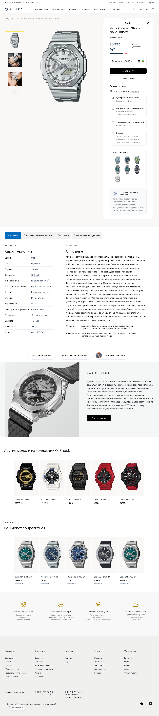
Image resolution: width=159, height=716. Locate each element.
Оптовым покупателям (44, 669)
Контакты (141, 2)
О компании (39, 658)
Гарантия (8, 665)
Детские (98, 665)
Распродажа (114, 9)
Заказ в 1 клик (128, 78)
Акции (67, 661)
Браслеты (128, 658)
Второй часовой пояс (102, 326)
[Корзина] (153, 9)
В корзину (128, 70)
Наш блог (69, 658)
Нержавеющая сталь (41, 292)
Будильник (86, 326)
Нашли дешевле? (136, 45)
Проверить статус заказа (15, 673)
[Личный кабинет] (141, 9)
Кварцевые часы (39, 280)
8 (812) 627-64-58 (74, 691)
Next (15, 92)
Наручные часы (41, 9)
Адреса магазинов (115, 2)
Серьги (127, 669)
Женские (98, 661)
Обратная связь (11, 676)
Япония (34, 269)
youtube (150, 703)
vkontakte (141, 703)
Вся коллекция (99, 418)
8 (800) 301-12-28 (44, 691)
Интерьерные (58, 9)
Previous (15, 28)
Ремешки (98, 673)
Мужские (98, 658)
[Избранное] (147, 9)
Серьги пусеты (130, 673)
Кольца (127, 665)
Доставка (130, 2)
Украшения (85, 9)
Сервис (151, 2)
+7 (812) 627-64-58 (30, 2)
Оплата (8, 661)
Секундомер (119, 326)
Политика (39, 676)
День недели (106, 328)
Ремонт (38, 673)
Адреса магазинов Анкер (73, 697)
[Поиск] (134, 9)
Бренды (72, 9)
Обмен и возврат (12, 669)
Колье (126, 661)
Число (124, 328)
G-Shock (35, 275)
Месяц (117, 328)
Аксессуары (99, 9)
